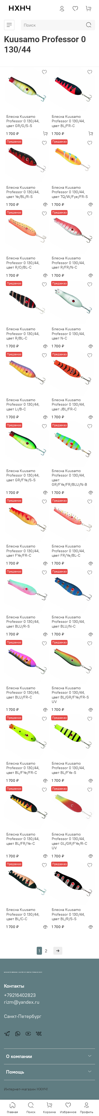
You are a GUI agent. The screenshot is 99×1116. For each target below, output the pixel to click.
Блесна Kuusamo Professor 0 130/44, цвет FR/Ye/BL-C (68, 551)
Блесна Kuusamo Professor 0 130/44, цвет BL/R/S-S (68, 914)
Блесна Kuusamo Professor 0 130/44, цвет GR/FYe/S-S (23, 475)
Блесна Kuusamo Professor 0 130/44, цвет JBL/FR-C (68, 404)
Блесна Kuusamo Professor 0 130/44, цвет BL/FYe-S (68, 768)
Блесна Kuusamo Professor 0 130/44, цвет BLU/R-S (23, 622)
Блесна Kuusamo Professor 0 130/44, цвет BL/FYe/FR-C (23, 768)
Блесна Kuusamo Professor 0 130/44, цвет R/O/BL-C (23, 263)
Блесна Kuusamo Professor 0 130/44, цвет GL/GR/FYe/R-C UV (69, 841)
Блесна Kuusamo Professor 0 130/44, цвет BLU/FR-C (23, 693)
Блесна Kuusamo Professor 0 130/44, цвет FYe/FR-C (23, 551)
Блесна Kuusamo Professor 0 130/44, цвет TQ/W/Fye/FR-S (70, 192)
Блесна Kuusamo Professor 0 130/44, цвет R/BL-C (23, 334)
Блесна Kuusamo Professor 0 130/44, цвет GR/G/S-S (23, 121)
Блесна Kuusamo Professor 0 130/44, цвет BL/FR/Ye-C (23, 839)
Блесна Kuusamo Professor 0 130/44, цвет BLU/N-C (68, 622)
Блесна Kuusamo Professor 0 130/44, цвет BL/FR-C (68, 121)
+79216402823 (20, 995)
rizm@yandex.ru (21, 1002)
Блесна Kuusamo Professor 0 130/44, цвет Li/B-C (23, 404)
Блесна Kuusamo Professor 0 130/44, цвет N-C (68, 334)
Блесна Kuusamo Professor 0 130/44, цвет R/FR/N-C (68, 263)
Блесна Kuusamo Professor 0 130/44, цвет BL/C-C (23, 914)
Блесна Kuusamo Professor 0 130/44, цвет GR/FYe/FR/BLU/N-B (69, 477)
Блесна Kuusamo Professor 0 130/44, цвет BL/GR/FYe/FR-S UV (70, 695)
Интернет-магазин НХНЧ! (26, 1089)
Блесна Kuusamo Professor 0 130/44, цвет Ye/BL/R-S (23, 192)
